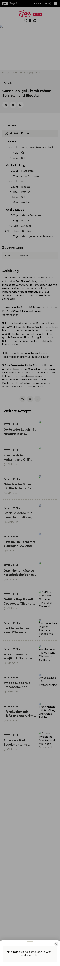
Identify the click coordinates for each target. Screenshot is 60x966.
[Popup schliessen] (30, 483)
